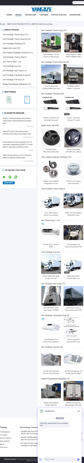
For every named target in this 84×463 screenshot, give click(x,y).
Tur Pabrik (43, 15)
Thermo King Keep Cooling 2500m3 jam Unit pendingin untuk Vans (51, 88)
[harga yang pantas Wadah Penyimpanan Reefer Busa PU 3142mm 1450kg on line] (51, 391)
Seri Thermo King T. (10, 62)
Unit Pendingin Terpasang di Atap (15, 75)
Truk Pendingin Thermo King (13, 57)
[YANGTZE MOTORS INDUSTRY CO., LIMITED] (42, 9)
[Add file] (40, 459)
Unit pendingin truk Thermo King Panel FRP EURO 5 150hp (73, 247)
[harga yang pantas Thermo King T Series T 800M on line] (51, 232)
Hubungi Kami (75, 15)
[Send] (78, 459)
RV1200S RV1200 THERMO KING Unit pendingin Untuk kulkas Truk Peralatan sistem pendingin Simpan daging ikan (34, 444)
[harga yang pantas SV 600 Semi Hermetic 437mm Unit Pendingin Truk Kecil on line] (51, 359)
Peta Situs (4, 447)
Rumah (9, 15)
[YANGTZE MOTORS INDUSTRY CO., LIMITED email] (5, 177)
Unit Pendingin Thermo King (13, 35)
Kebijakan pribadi (10, 459)
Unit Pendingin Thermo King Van (15, 39)
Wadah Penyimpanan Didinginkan (15, 84)
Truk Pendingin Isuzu (10, 66)
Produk (18, 15)
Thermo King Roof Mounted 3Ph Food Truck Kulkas (73, 342)
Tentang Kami (30, 15)
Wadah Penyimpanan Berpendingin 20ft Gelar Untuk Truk (73, 405)
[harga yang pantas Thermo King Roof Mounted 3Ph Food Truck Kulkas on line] (73, 327)
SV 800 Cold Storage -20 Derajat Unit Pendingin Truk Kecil (73, 373)
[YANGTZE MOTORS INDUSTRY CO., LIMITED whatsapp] (11, 177)
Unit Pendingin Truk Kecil (12, 80)
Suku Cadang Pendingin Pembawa (16, 53)
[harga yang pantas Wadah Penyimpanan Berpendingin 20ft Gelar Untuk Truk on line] (73, 391)
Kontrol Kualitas (58, 15)
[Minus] (78, 411)
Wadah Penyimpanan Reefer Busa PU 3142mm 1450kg (51, 405)
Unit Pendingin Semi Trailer (13, 71)
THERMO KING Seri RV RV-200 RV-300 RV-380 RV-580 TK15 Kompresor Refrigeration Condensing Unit (35, 433)
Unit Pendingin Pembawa (12, 44)
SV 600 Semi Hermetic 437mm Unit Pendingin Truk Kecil (51, 373)
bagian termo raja (9, 48)
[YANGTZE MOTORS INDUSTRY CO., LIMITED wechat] (17, 177)
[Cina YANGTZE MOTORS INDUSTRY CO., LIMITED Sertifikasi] (9, 100)
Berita (2, 444)
